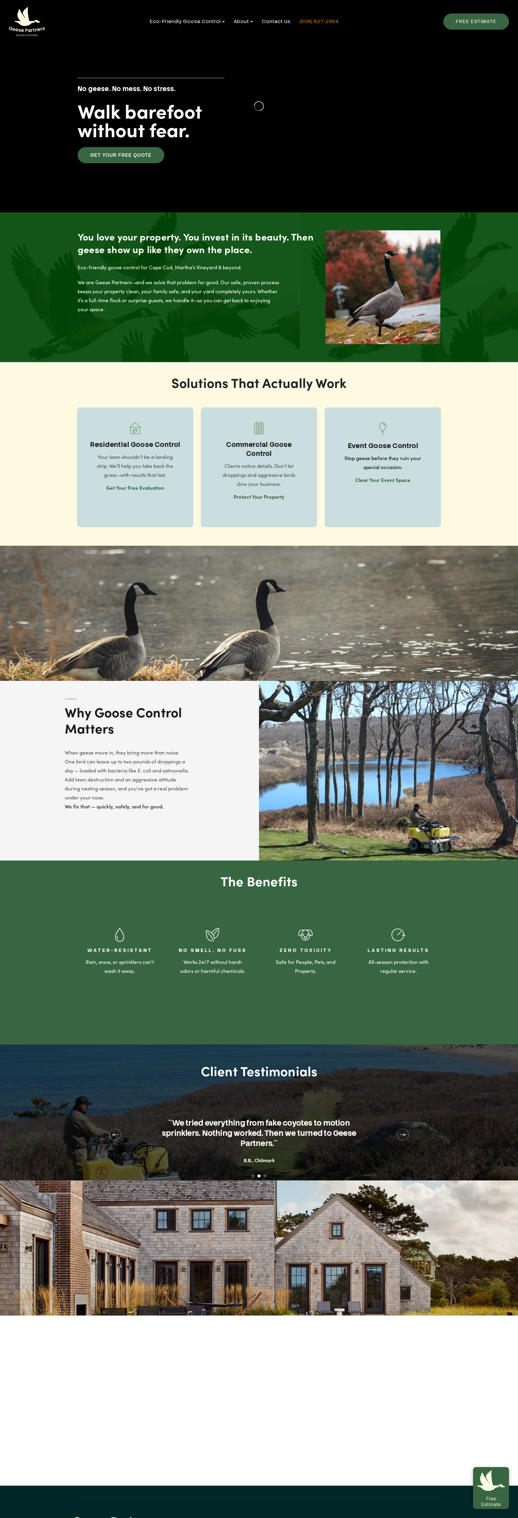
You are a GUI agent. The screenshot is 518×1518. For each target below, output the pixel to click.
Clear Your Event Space (382, 479)
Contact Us (276, 21)
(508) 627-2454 (318, 21)
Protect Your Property (259, 496)
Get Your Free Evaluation (135, 487)
